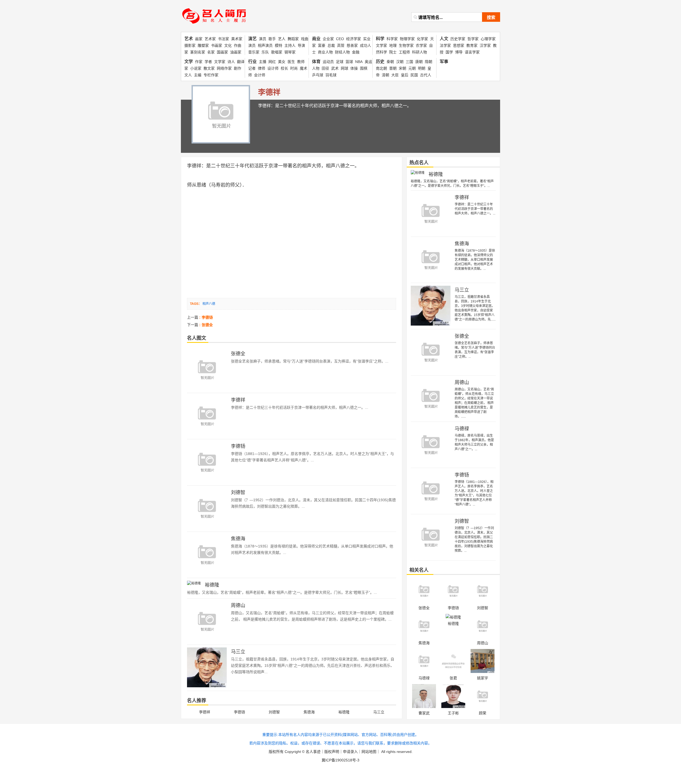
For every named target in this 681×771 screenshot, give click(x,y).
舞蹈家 (293, 39)
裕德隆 (212, 585)
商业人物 (325, 52)
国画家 (222, 52)
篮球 (349, 62)
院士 (393, 52)
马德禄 (462, 428)
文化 (228, 45)
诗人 (231, 62)
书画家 (216, 45)
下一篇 (200, 325)
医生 (291, 62)
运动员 (328, 62)
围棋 (363, 68)
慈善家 (352, 45)
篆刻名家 (197, 52)
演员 (262, 39)
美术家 (236, 39)
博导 (459, 52)
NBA (359, 62)
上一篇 (200, 317)
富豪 (321, 45)
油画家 (235, 52)
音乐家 (253, 52)
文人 (188, 75)
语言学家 (472, 52)
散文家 (209, 68)
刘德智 (238, 492)
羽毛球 (331, 75)
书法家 (223, 39)
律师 (261, 68)
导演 (301, 45)
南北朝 (381, 68)
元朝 (412, 68)
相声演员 (265, 45)
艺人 (281, 39)
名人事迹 (313, 751)
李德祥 (194, 165)
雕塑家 (203, 45)
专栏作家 (211, 75)
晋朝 (393, 68)
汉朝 (400, 62)
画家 (198, 39)
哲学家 (473, 39)
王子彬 (453, 713)
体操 (354, 68)
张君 (453, 678)
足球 (339, 62)
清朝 (385, 75)
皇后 (404, 75)
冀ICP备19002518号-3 (340, 760)
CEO (340, 39)
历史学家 (457, 39)
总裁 (331, 45)
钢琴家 (290, 52)
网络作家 (224, 68)
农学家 (421, 45)
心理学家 (488, 39)
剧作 (237, 68)
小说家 (195, 68)
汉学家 (485, 45)
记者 (252, 68)
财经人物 (342, 52)
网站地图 (369, 751)
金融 (355, 52)
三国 (409, 62)
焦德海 (238, 538)
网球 (344, 68)
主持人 (290, 45)
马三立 (238, 651)
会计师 (259, 75)
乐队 (265, 52)
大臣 (395, 75)
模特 (278, 45)
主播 (262, 62)
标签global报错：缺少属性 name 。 (216, 25)
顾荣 (482, 713)
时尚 (294, 68)
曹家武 (424, 713)
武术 (335, 68)
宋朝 (402, 68)
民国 (414, 75)
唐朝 (419, 62)
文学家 (219, 62)
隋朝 (428, 62)
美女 (281, 62)
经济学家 (353, 39)
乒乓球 (317, 75)
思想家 (458, 45)
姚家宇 (482, 678)
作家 (198, 62)
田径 (325, 68)
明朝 (421, 68)
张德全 (238, 353)
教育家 (471, 45)
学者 (208, 62)
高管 (340, 45)
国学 (449, 52)
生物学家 (406, 45)
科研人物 (419, 52)
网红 (272, 62)
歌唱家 (276, 52)
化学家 (422, 39)
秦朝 (390, 62)
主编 (197, 75)
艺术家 (210, 39)
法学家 (445, 45)
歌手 (272, 39)
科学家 (392, 39)
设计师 (273, 68)
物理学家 (407, 39)
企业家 (328, 39)
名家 (211, 52)
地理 (393, 45)
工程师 (404, 52)
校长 (284, 68)
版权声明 (331, 751)
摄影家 (190, 45)
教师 (301, 62)
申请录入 (350, 751)
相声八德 (335, 165)
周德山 (238, 605)
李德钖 (238, 446)
